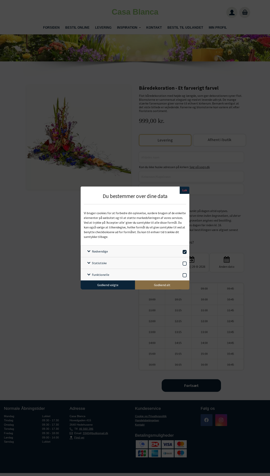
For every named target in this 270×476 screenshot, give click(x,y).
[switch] (184, 251)
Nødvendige (100, 251)
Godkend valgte (107, 285)
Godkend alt (162, 285)
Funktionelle (100, 275)
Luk (184, 190)
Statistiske (99, 263)
